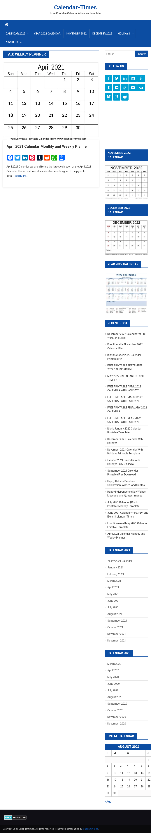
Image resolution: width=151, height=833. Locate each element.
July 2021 (113, 607)
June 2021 (113, 600)
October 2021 (115, 627)
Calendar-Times (75, 7)
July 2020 (113, 690)
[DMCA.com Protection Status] (15, 817)
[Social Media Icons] (108, 78)
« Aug (108, 801)
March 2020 (114, 663)
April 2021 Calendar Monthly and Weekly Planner (47, 146)
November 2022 (76, 33)
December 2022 (102, 33)
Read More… (21, 175)
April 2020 (113, 670)
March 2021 (114, 580)
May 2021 (113, 594)
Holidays (124, 33)
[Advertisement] (126, 125)
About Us (12, 42)
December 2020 (116, 723)
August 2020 (114, 697)
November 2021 (116, 633)
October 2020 (115, 710)
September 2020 (117, 703)
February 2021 (115, 574)
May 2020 (113, 677)
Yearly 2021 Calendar (119, 560)
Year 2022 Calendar (47, 33)
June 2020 (113, 683)
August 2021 (114, 614)
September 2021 (117, 620)
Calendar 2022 (15, 33)
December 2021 (116, 640)
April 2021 (113, 587)
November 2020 (116, 716)
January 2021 (115, 567)
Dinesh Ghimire (90, 829)
